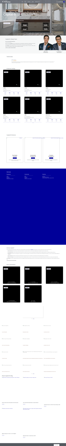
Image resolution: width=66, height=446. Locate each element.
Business (44, 174)
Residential (9, 174)
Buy (22, 1)
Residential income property (10, 178)
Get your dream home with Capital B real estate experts (10, 402)
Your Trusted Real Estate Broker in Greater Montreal (30, 402)
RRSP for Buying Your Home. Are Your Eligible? (9, 433)
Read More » (3, 404)
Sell (25, 1)
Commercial (27, 174)
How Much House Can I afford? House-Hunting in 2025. (52, 404)
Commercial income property (28, 178)
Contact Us (37, 1)
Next (33, 373)
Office (25, 176)
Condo (7, 176)
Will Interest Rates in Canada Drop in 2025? (29, 435)
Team (33, 1)
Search (29, 1)
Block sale (43, 176)
